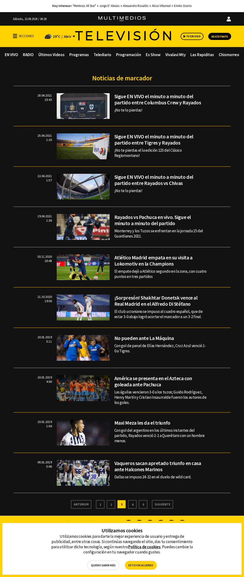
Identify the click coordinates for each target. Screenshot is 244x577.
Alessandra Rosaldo (135, 6)
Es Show (153, 54)
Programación (128, 54)
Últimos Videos (51, 54)
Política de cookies (144, 546)
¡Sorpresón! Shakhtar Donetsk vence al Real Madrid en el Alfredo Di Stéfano (156, 300)
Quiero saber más (103, 565)
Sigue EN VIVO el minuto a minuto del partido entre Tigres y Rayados (153, 139)
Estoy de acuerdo (140, 565)
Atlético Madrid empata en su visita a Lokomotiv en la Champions (153, 260)
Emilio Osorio (183, 6)
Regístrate (219, 36)
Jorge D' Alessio (109, 6)
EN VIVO (11, 54)
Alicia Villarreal (161, 6)
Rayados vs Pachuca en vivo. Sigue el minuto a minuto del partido (152, 220)
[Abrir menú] (15, 36)
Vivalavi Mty (175, 54)
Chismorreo (229, 54)
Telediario (102, 54)
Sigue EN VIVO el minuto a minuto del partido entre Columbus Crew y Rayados (157, 99)
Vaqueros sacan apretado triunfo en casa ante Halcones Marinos (157, 466)
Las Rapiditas (202, 54)
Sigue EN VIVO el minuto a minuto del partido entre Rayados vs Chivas (153, 180)
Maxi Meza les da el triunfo (142, 422)
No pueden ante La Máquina (144, 338)
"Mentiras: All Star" (84, 6)
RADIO (28, 54)
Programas (79, 54)
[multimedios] (122, 19)
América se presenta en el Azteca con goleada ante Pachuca (153, 381)
